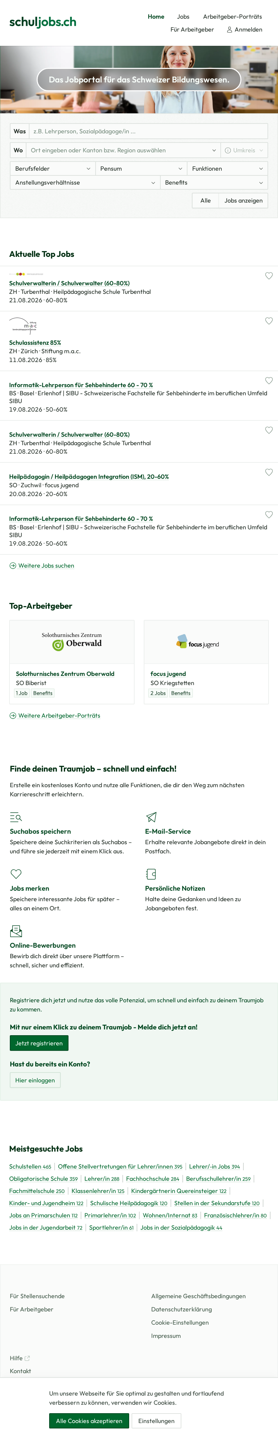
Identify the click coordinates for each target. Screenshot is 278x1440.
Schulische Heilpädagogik (128, 1203)
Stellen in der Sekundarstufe (217, 1203)
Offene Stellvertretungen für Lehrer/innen (120, 1166)
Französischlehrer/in (235, 1215)
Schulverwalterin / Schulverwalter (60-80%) (69, 283)
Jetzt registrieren (39, 1043)
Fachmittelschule (37, 1191)
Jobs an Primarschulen (43, 1215)
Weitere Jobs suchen (45, 565)
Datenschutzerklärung (181, 1309)
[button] (53, 168)
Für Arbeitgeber (32, 1309)
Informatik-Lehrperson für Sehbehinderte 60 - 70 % (81, 385)
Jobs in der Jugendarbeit (45, 1227)
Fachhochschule (152, 1178)
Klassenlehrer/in (98, 1191)
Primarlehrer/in (110, 1215)
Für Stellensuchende (37, 1296)
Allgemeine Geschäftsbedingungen (198, 1296)
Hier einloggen (35, 1080)
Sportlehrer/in (111, 1227)
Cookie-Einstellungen (180, 1322)
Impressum (166, 1336)
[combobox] (118, 150)
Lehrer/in (101, 1178)
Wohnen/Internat (170, 1215)
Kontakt (20, 1371)
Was (20, 131)
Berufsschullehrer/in (218, 1178)
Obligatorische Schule (43, 1178)
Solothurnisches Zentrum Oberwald (65, 674)
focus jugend (168, 674)
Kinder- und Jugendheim (46, 1203)
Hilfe (17, 1358)
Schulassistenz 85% (35, 342)
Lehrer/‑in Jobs (214, 1166)
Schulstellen (30, 1166)
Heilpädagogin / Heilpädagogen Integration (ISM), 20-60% (89, 476)
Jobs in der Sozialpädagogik (181, 1227)
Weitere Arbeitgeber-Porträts (58, 715)
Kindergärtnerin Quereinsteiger (178, 1191)
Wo (18, 150)
